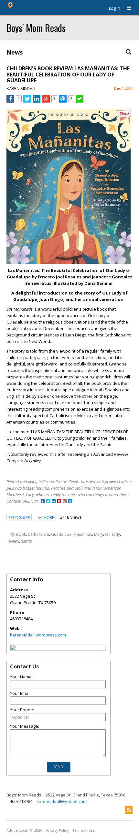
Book (21, 534)
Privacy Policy (57, 830)
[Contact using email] (70, 501)
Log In (114, 8)
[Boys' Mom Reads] (13, 649)
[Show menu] (126, 8)
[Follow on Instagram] (65, 501)
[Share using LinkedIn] (36, 101)
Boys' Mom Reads (36, 28)
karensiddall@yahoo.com (62, 801)
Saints (26, 541)
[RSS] (129, 810)
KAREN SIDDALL (21, 88)
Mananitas (82, 534)
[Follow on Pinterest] (59, 501)
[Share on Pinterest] (124, 115)
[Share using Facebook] (10, 101)
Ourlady (112, 534)
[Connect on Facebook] (43, 501)
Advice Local (17, 830)
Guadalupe (61, 534)
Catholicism (38, 534)
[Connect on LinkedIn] (54, 501)
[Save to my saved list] (79, 101)
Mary (98, 534)
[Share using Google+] (46, 101)
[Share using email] (63, 101)
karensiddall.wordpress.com (38, 635)
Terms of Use (84, 830)
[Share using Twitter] (27, 101)
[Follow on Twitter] (48, 501)
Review (12, 541)
